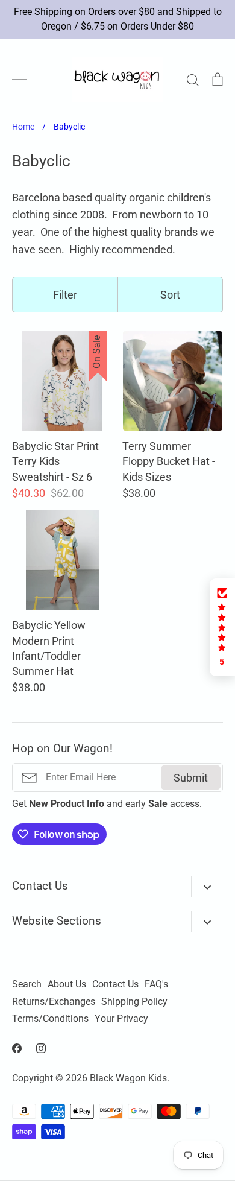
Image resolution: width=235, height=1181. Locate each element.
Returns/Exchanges (53, 1001)
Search (27, 984)
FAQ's (156, 984)
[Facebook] (17, 1048)
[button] (222, 627)
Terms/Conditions (50, 1018)
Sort (170, 294)
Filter (65, 294)
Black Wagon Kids (128, 1078)
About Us (67, 984)
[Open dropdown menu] (207, 886)
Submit (191, 777)
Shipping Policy (134, 1001)
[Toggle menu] (19, 79)
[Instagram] (41, 1048)
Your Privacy (121, 1018)
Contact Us (115, 984)
